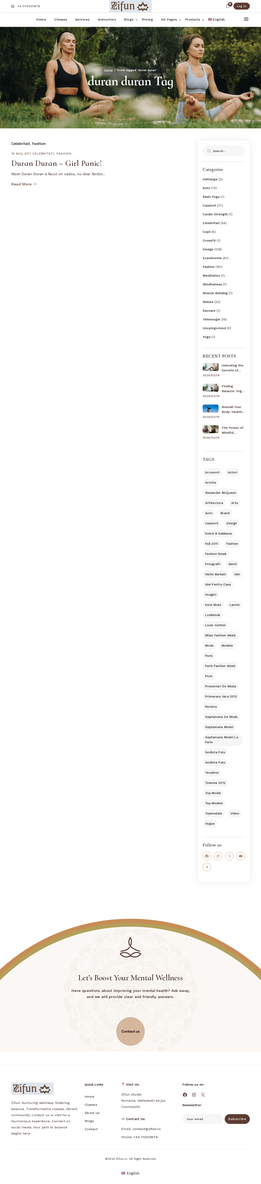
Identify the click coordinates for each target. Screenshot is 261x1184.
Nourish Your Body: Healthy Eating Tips (233, 409)
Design (208, 249)
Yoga (206, 337)
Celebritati (20, 143)
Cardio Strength (215, 214)
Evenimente (212, 258)
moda (209, 645)
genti (232, 564)
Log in (241, 6)
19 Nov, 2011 (21, 153)
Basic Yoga (211, 197)
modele (227, 645)
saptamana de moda (221, 717)
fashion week (216, 554)
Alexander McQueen (220, 493)
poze (208, 676)
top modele (214, 803)
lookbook (212, 615)
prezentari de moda (220, 686)
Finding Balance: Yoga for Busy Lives (233, 389)
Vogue (210, 823)
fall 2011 (211, 544)
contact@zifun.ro (147, 1129)
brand (225, 513)
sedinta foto (215, 752)
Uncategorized (214, 328)
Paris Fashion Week (220, 666)
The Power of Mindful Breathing (232, 430)
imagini (210, 594)
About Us (92, 1113)
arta (234, 503)
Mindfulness (212, 284)
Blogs (89, 1121)
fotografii (212, 564)
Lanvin (235, 605)
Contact (91, 1129)
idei (237, 574)
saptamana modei (219, 727)
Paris (209, 656)
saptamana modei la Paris (221, 739)
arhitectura (214, 503)
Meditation (211, 275)
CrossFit (209, 240)
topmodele (213, 813)
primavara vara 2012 (221, 696)
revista (211, 707)
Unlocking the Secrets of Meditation (232, 368)
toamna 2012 (215, 783)
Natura (208, 302)
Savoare (209, 311)
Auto (206, 188)
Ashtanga (210, 179)
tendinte (212, 773)
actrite (210, 482)
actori (232, 472)
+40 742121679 (145, 1137)
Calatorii (209, 205)
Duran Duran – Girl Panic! (56, 163)
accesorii (212, 472)
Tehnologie (211, 319)
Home (89, 1096)
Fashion (39, 143)
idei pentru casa (218, 584)
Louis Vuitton (215, 625)
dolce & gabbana (218, 533)
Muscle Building (215, 293)
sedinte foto (215, 762)
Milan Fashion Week (220, 635)
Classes (91, 1105)
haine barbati (215, 574)
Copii (207, 232)
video (234, 813)
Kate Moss (213, 605)
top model (213, 793)
